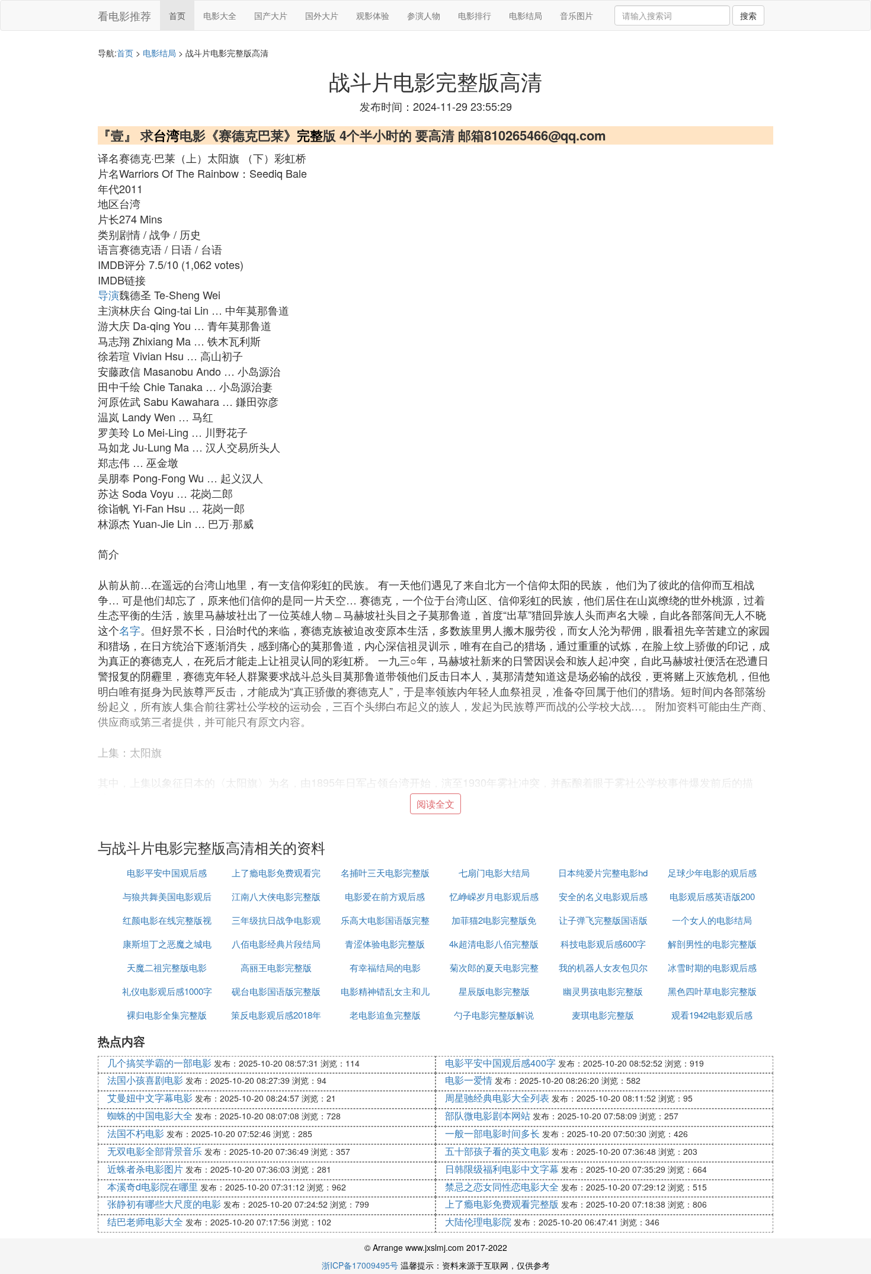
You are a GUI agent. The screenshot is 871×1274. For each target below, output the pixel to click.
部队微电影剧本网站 (487, 1115)
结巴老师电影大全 (145, 1221)
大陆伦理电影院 (478, 1221)
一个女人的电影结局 (712, 920)
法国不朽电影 (135, 1133)
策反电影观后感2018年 (276, 1015)
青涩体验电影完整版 (385, 943)
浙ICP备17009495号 (360, 1265)
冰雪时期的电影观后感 (712, 967)
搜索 (748, 15)
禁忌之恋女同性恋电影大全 (502, 1186)
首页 (177, 15)
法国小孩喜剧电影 (145, 1080)
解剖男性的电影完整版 (712, 943)
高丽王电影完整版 (276, 967)
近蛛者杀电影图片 (145, 1169)
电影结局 (525, 15)
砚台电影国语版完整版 (276, 991)
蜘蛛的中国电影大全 (150, 1115)
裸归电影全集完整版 (167, 1015)
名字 (129, 630)
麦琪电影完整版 (603, 1015)
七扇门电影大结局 (494, 872)
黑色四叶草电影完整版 (712, 991)
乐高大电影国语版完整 (385, 920)
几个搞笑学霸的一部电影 (159, 1063)
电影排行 (474, 15)
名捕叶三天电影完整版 (385, 872)
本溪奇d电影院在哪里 (152, 1186)
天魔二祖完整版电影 (167, 967)
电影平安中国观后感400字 (500, 1063)
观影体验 (372, 15)
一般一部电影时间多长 (492, 1133)
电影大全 (219, 15)
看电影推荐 (124, 15)
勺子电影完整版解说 (494, 1015)
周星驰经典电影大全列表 (497, 1098)
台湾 (166, 135)
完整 (310, 135)
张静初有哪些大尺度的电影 (164, 1204)
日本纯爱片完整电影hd (603, 872)
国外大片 (321, 15)
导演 (108, 294)
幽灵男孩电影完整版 (603, 991)
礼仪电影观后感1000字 (167, 991)
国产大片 (270, 15)
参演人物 (423, 15)
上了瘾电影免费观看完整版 (502, 1204)
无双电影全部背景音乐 (154, 1151)
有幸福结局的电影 (385, 967)
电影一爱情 (468, 1080)
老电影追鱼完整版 (385, 1015)
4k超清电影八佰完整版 (494, 943)
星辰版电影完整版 (494, 991)
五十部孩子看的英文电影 (497, 1151)
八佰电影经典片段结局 (276, 943)
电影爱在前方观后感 (385, 896)
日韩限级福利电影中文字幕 (502, 1169)
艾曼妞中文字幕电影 (150, 1098)
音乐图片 (576, 15)
